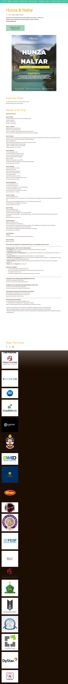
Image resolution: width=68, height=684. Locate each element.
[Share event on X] (10, 346)
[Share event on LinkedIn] (13, 346)
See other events (15, 28)
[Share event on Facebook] (6, 346)
